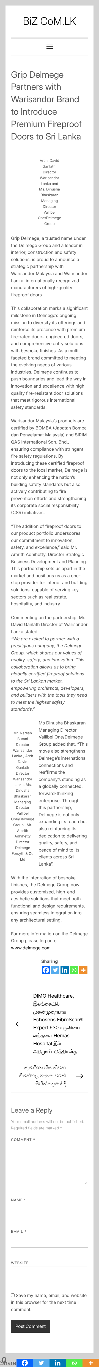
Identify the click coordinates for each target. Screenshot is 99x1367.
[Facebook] (46, 970)
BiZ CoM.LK (49, 21)
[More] (83, 970)
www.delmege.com (31, 947)
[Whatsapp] (74, 970)
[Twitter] (55, 970)
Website (20, 1263)
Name (18, 1200)
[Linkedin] (65, 970)
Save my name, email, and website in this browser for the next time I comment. (49, 1302)
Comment (23, 1140)
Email (19, 1231)
